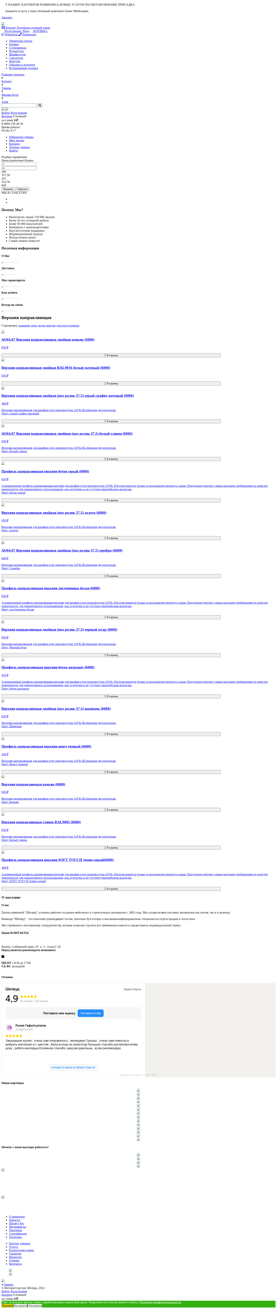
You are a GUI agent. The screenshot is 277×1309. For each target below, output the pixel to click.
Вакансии (15, 1257)
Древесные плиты (20, 40)
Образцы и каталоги (22, 64)
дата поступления (67, 325)
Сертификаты (18, 1233)
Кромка (14, 44)
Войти (6, 112)
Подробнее (2, 262)
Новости (14, 1220)
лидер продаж (47, 325)
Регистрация (19, 112)
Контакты (15, 1263)
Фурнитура (16, 51)
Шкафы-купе (17, 54)
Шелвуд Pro (16, 1223)
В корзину (112, 355)
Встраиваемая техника (23, 68)
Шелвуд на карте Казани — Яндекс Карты (138, 1075)
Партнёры (15, 1230)
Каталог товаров (19, 1243)
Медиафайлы (17, 1226)
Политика (15, 1237)
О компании (17, 1216)
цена (34, 325)
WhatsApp (11, 34)
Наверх (8, 1284)
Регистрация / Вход (17, 31)
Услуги (13, 1246)
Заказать (7, 17)
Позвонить (28, 34)
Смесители (16, 57)
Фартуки (14, 61)
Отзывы (14, 1260)
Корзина (7, 116)
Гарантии (15, 1253)
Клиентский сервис (21, 1250)
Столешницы (17, 47)
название (24, 325)
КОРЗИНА (39, 31)
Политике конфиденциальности (160, 1302)
